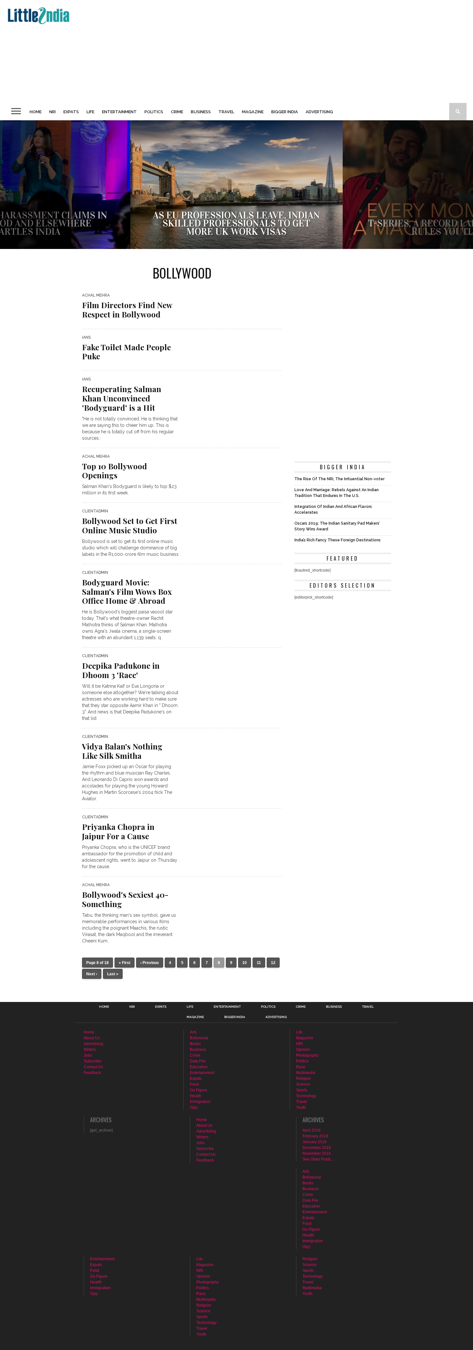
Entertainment (119, 111)
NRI (52, 111)
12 (273, 962)
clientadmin (95, 511)
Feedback (92, 1072)
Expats (71, 111)
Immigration (200, 1101)
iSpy (194, 1107)
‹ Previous (149, 962)
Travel (226, 111)
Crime (177, 111)
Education (199, 1067)
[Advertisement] (198, 51)
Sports (301, 1090)
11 (259, 962)
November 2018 (316, 1153)
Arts (193, 1032)
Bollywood (199, 1038)
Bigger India (284, 111)
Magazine (253, 111)
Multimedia (305, 1072)
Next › (91, 974)
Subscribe (92, 1061)
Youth (301, 1107)
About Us (92, 1038)
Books (195, 1044)
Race (300, 1067)
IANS (86, 337)
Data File (198, 1061)
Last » (112, 974)
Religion (303, 1078)
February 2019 (315, 1136)
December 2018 (316, 1147)
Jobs (88, 1055)
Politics (153, 111)
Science (303, 1084)
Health (195, 1096)
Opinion (303, 1049)
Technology (306, 1096)
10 (244, 962)
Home (36, 111)
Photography (307, 1055)
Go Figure (198, 1090)
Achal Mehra (96, 295)
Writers (90, 1049)
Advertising (319, 111)
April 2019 (311, 1130)
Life (90, 111)
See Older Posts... (318, 1159)
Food (194, 1084)
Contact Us (93, 1067)
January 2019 (314, 1142)
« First (124, 962)
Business (201, 111)
